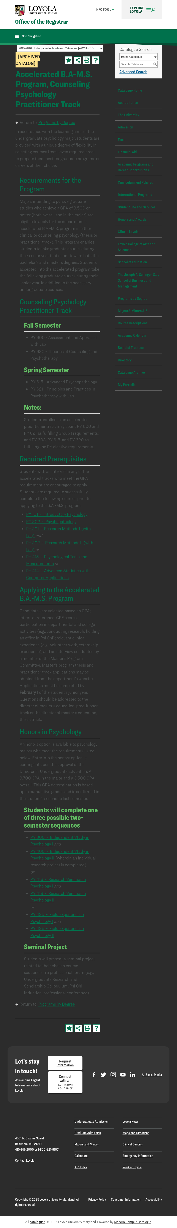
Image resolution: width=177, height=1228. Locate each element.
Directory (125, 360)
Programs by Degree (56, 122)
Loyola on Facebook (94, 1075)
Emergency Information (138, 1156)
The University (128, 114)
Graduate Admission (87, 1133)
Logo (36, 10)
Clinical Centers (133, 1144)
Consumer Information (126, 1199)
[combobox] (60, 48)
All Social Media (152, 1075)
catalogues (37, 1222)
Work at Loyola (132, 1167)
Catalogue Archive (131, 372)
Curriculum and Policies (135, 182)
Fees (121, 139)
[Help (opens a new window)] (96, 60)
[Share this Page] (77, 60)
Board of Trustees (131, 347)
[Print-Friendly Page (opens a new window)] (86, 60)
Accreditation (128, 102)
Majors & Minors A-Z (132, 310)
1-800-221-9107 (48, 1149)
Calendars (81, 1156)
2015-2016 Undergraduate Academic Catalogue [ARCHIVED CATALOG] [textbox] (59, 48)
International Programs (135, 194)
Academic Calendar (132, 335)
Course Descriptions (132, 323)
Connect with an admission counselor (65, 1082)
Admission (125, 127)
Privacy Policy (97, 1199)
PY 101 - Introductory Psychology (56, 514)
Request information (65, 1063)
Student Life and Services (136, 207)
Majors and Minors (86, 1144)
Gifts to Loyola (128, 231)
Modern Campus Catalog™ (132, 1222)
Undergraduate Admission (91, 1121)
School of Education (132, 262)
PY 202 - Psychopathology (51, 521)
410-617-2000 (24, 1149)
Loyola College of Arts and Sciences (136, 247)
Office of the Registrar (41, 21)
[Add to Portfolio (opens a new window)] (68, 60)
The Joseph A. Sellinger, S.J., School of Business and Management (138, 280)
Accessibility (153, 1199)
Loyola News (131, 1121)
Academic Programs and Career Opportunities (135, 167)
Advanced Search (133, 71)
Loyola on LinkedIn (132, 1075)
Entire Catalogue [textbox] (131, 56)
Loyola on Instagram (113, 1075)
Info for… (103, 9)
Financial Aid (127, 152)
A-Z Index (80, 1167)
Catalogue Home (130, 90)
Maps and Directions (136, 1133)
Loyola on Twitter (103, 1075)
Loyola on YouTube (123, 1075)
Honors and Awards (132, 219)
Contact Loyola (24, 1160)
